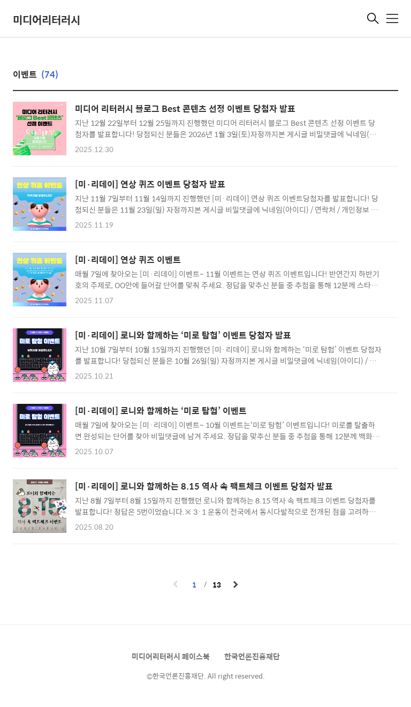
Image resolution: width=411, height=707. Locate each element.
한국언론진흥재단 (252, 656)
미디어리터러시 (46, 19)
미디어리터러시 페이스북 (171, 656)
